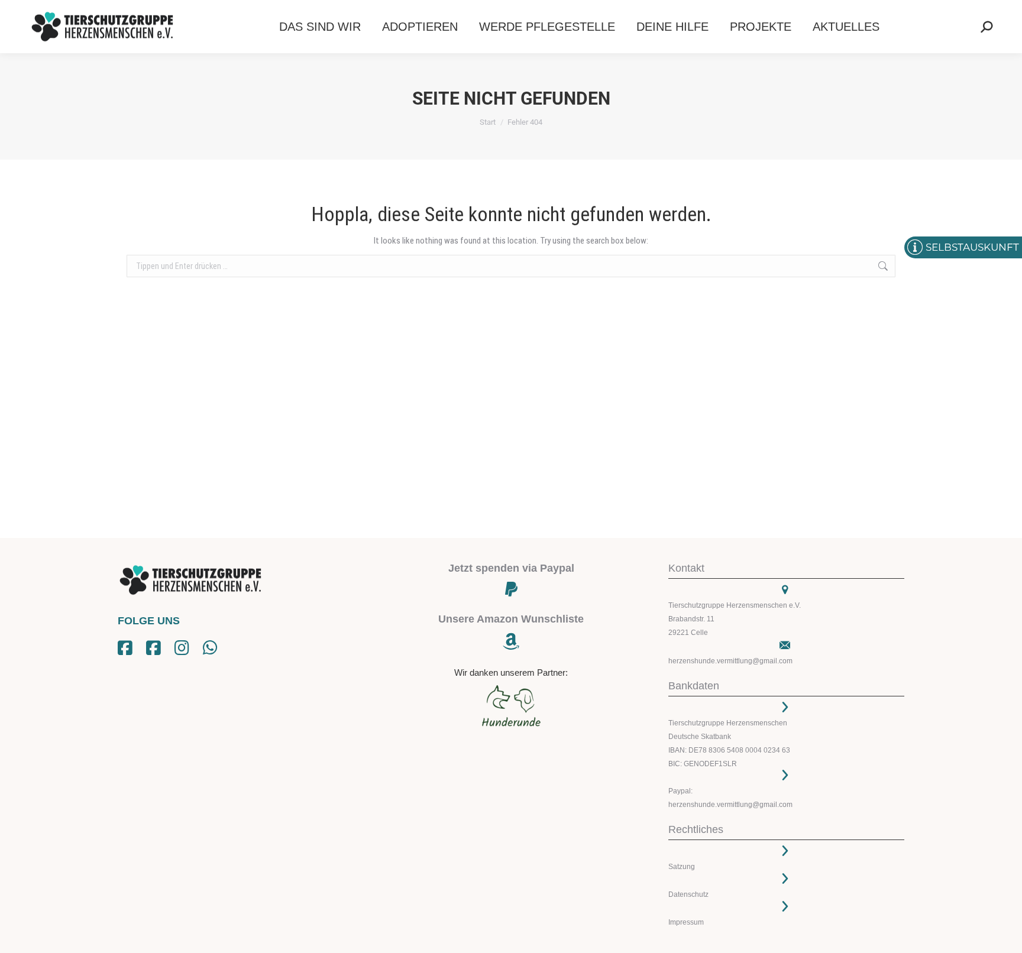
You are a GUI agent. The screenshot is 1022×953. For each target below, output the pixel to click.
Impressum (686, 922)
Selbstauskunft (972, 247)
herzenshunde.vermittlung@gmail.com (730, 661)
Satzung (681, 867)
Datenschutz (688, 894)
